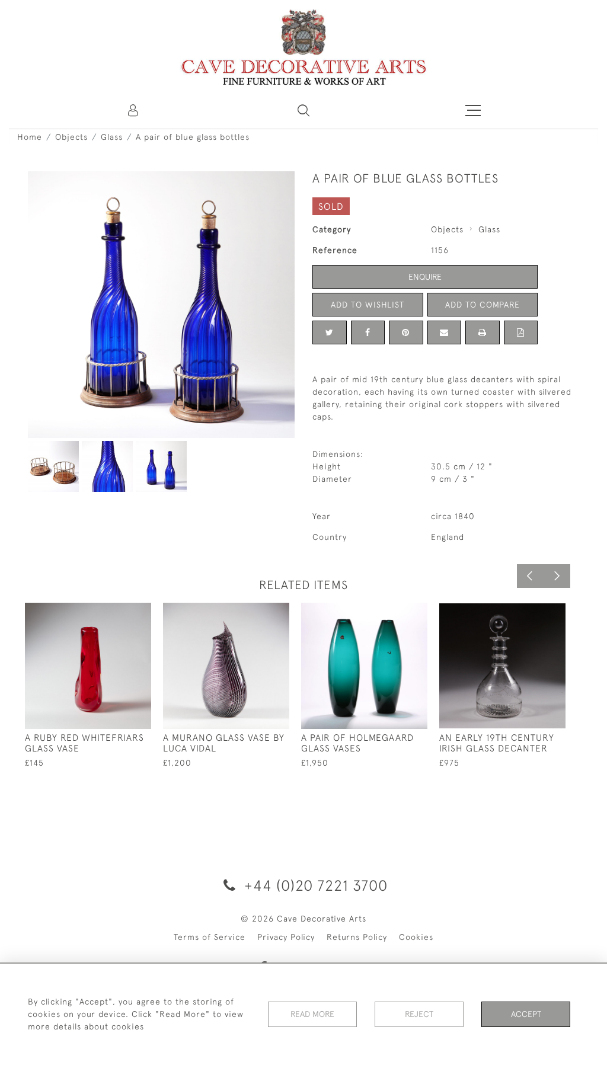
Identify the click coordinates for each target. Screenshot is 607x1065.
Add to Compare (482, 304)
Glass (112, 137)
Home (29, 137)
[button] (303, 110)
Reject (419, 1014)
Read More (312, 1014)
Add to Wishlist (367, 304)
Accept (526, 1014)
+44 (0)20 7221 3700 (314, 885)
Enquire (425, 277)
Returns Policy (357, 937)
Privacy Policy (286, 937)
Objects (71, 137)
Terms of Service (209, 937)
